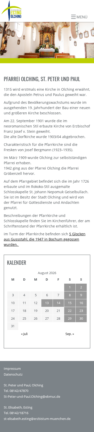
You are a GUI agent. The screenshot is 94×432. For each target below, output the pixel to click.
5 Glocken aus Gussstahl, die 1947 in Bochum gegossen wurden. (44, 239)
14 (58, 303)
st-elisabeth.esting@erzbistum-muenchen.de (37, 419)
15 (69, 303)
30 (81, 318)
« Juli (24, 333)
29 (69, 318)
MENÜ (81, 16)
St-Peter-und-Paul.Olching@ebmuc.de (32, 396)
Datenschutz (13, 374)
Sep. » (69, 333)
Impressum (12, 369)
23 (81, 310)
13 (47, 303)
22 (69, 310)
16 (81, 303)
